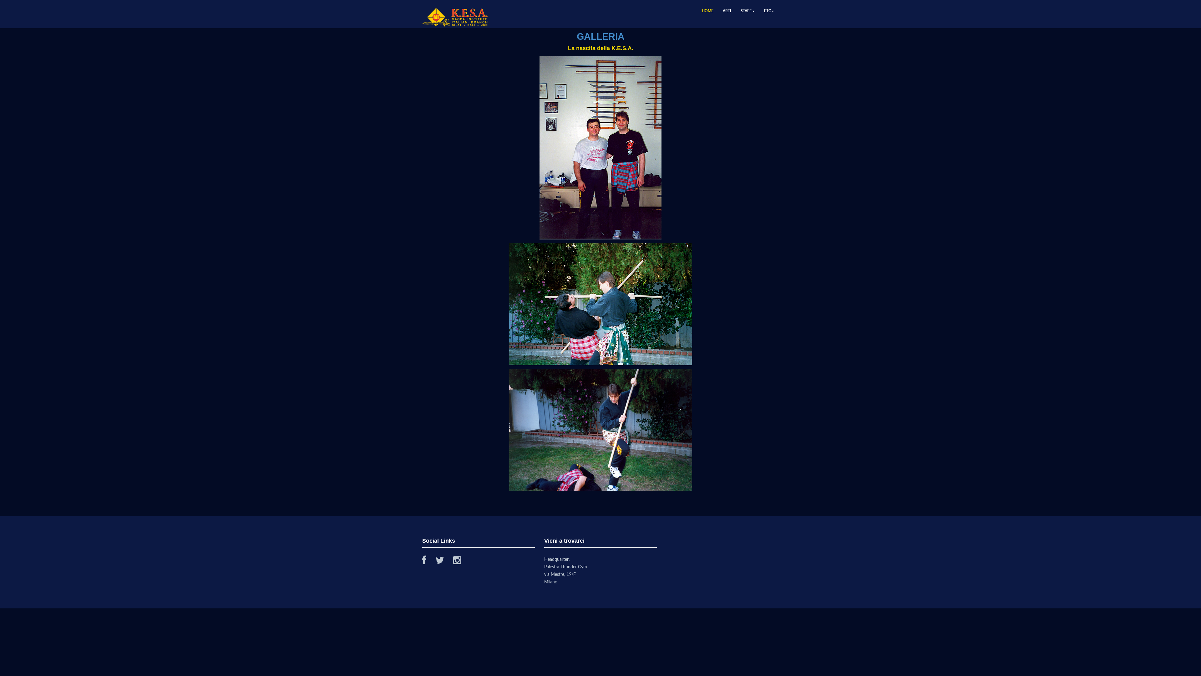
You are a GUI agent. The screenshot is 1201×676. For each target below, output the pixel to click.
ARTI (727, 11)
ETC (767, 11)
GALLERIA (601, 36)
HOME (707, 11)
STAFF (746, 11)
